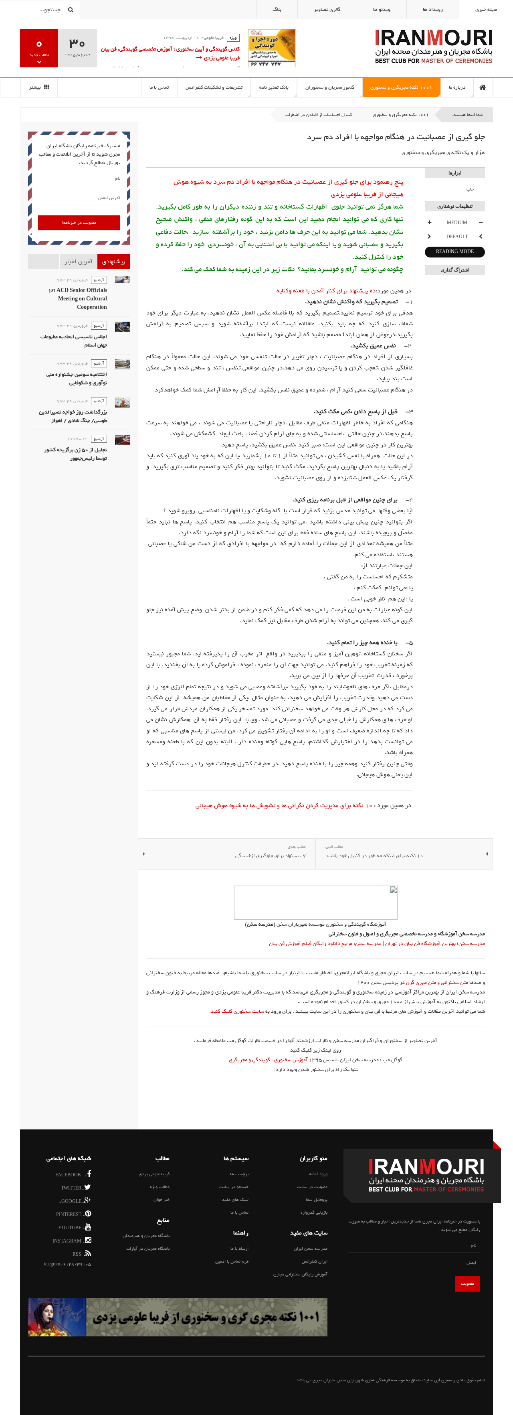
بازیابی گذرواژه (314, 1212)
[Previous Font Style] (480, 237)
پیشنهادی (113, 261)
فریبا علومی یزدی (154, 1174)
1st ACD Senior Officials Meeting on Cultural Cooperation (77, 299)
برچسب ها (239, 1174)
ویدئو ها (381, 9)
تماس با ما (159, 87)
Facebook (71, 1174)
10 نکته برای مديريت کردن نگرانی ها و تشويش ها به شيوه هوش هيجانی (284, 805)
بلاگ (277, 9)
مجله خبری (486, 9)
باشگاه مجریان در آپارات (148, 1248)
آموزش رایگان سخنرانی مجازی (300, 1274)
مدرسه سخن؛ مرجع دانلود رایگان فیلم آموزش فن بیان (325, 943)
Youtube (71, 1227)
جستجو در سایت (233, 1186)
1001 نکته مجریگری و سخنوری (401, 87)
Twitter (72, 1188)
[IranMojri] (434, 46)
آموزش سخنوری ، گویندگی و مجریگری (268, 1060)
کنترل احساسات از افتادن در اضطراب (318, 114)
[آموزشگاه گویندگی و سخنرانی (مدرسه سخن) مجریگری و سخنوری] (315, 903)
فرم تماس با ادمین (231, 1261)
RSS (79, 1254)
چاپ (470, 189)
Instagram (69, 1241)
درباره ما (457, 87)
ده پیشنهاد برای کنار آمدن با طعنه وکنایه (326, 291)
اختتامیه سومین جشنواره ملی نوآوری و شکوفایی (76, 378)
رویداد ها (433, 9)
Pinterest (70, 1214)
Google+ (71, 1201)
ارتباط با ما (239, 1248)
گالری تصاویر (327, 9)
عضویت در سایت (312, 1186)
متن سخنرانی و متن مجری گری (437, 982)
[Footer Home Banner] (177, 1317)
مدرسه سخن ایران (310, 1248)
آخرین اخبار (79, 261)
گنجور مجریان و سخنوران (329, 87)
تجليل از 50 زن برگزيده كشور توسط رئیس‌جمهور (75, 454)
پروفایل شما (316, 1199)
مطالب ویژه (160, 1186)
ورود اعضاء (318, 1174)
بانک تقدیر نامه (274, 87)
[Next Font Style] (429, 237)
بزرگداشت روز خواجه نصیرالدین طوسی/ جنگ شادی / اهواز (73, 416)
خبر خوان (161, 1199)
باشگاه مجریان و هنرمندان (146, 1235)
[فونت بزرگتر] (429, 223)
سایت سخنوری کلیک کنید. (236, 1011)
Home (483, 87)
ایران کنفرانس (314, 1261)
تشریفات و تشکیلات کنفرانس (214, 87)
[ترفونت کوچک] (480, 223)
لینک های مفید (235, 1199)
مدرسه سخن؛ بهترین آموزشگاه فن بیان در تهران (434, 943)
